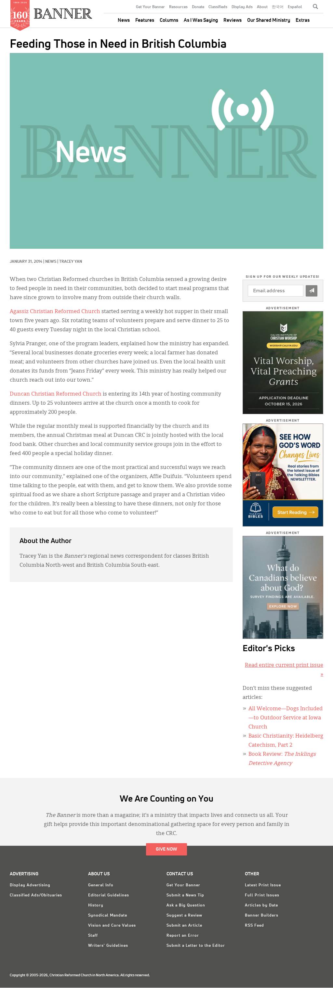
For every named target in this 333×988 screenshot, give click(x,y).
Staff (93, 936)
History (95, 905)
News (124, 20)
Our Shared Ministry (268, 20)
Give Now (166, 849)
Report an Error (182, 936)
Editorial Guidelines (108, 895)
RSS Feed (254, 926)
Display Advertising (30, 885)
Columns (169, 20)
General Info (100, 885)
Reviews (232, 20)
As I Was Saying (201, 20)
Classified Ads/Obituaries (36, 895)
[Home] (63, 11)
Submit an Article (184, 926)
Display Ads (242, 7)
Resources (178, 7)
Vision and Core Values (112, 926)
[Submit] (311, 291)
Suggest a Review (184, 916)
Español (295, 7)
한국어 (278, 7)
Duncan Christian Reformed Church (55, 394)
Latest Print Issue (263, 885)
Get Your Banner (150, 7)
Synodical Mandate (107, 916)
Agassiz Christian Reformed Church (55, 311)
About (262, 7)
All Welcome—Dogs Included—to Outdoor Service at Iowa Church (285, 718)
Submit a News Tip (185, 895)
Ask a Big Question (185, 905)
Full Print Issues (262, 895)
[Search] (315, 6)
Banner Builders (261, 916)
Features (144, 20)
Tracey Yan (70, 262)
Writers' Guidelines (108, 946)
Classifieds (217, 7)
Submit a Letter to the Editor (195, 946)
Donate (198, 7)
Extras (303, 20)
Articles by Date (261, 905)
